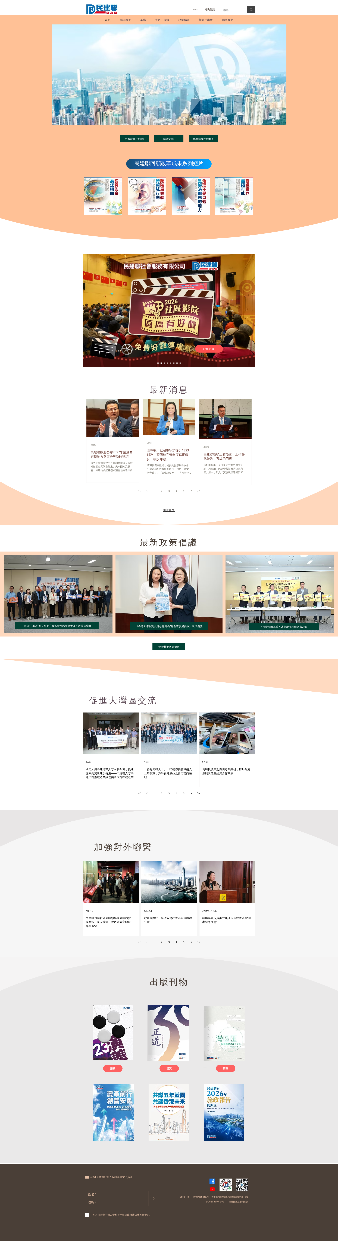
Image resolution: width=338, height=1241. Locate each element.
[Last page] (198, 491)
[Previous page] (147, 491)
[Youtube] (212, 1189)
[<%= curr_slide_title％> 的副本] (164, 363)
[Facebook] (212, 1181)
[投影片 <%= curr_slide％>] (158, 363)
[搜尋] (251, 9)
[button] (125, 20)
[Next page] (191, 491)
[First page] (139, 491)
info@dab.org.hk (201, 1196)
